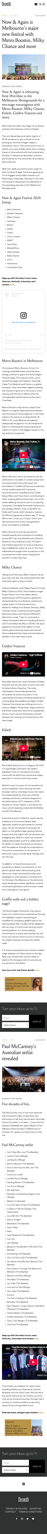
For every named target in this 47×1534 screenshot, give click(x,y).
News (12, 1040)
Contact (10, 1512)
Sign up (37, 1022)
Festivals (14, 16)
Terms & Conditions (30, 1512)
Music (5, 16)
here (37, 970)
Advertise (35, 1509)
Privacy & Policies (16, 1509)
